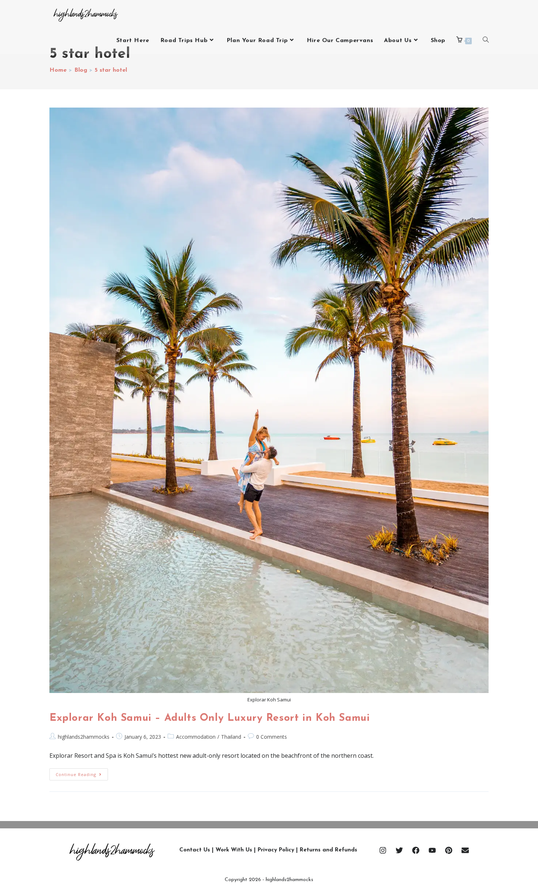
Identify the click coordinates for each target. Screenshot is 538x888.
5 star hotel (111, 70)
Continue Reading (82, 772)
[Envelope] (465, 850)
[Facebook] (415, 850)
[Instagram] (383, 850)
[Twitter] (399, 850)
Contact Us (194, 850)
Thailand (231, 736)
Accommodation (196, 736)
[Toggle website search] (485, 40)
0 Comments (271, 736)
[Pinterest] (448, 850)
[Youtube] (432, 850)
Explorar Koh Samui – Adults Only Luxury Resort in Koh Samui (209, 718)
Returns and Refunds (328, 850)
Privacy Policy (276, 850)
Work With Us (234, 850)
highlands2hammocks (83, 736)
